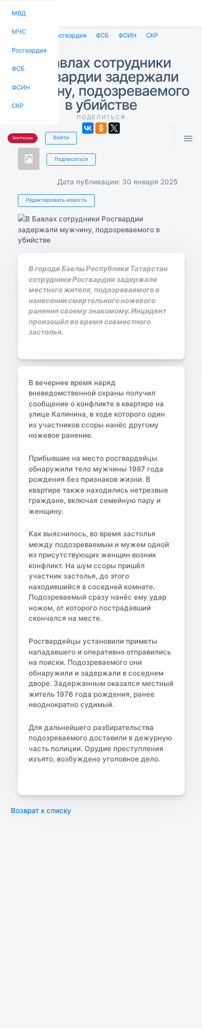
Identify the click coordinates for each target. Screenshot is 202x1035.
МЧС (18, 29)
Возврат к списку (41, 808)
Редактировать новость (54, 198)
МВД (17, 12)
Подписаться (69, 157)
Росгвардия (28, 47)
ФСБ (17, 64)
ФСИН (20, 81)
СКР (17, 99)
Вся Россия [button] (21, 130)
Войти (58, 129)
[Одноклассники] (101, 126)
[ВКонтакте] (87, 126)
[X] (114, 126)
